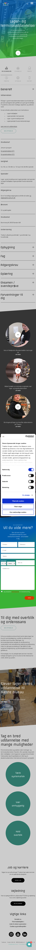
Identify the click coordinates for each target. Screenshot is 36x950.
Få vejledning (18, 903)
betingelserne (15, 591)
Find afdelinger (23, 944)
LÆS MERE (3, 701)
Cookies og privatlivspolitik (18, 926)
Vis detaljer (26, 495)
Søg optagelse (8, 131)
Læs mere (18, 354)
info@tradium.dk (13, 944)
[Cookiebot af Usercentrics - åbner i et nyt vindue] (25, 436)
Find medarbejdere (18, 921)
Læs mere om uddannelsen (9, 126)
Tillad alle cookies (18, 501)
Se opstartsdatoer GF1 (7, 151)
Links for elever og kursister (18, 924)
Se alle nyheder (8, 709)
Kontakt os (18, 919)
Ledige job (18, 880)
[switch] (31, 475)
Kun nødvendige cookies (18, 512)
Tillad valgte (18, 506)
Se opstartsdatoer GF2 (7, 154)
